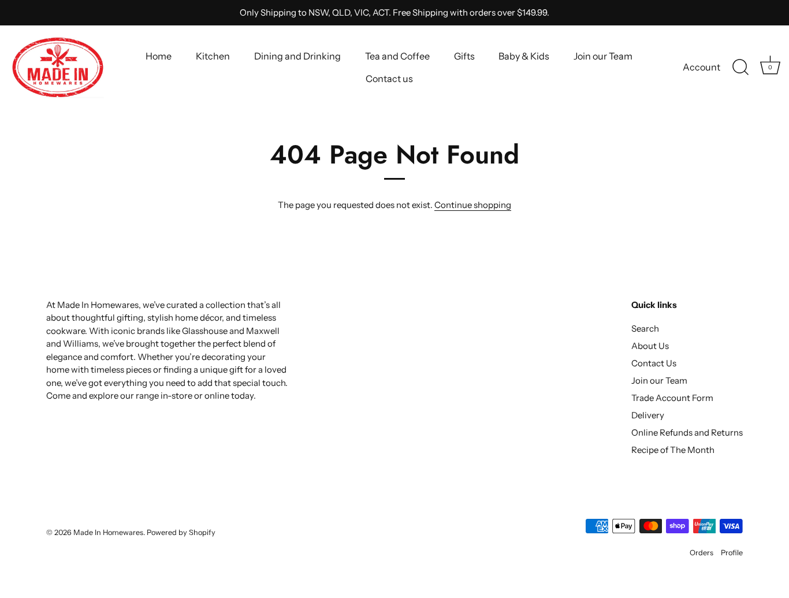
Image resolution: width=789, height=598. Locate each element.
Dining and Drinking (297, 56)
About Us (650, 345)
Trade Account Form (672, 397)
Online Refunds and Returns (687, 432)
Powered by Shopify (181, 532)
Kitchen (213, 56)
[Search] (740, 67)
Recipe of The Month (672, 449)
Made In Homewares (108, 532)
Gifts (464, 56)
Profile (732, 552)
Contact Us (653, 363)
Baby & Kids (523, 56)
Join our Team (603, 56)
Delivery (647, 415)
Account (701, 67)
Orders (701, 552)
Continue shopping (472, 204)
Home (159, 56)
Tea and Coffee (397, 56)
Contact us (389, 78)
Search (645, 328)
